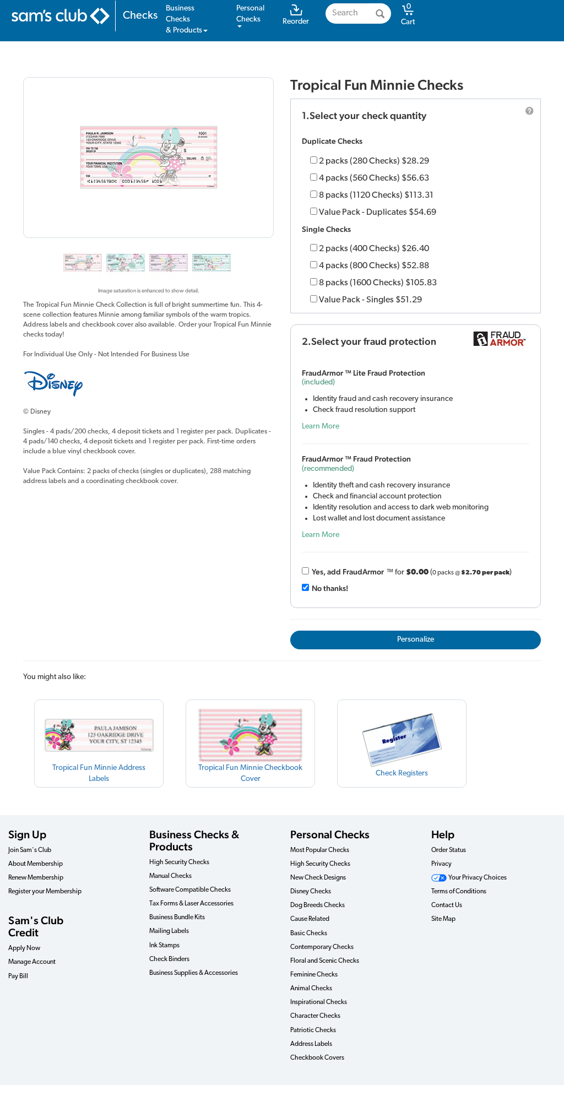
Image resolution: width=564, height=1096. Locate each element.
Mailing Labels (169, 931)
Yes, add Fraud (348, 571)
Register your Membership (45, 891)
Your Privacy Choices (477, 878)
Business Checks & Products (194, 840)
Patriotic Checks (313, 1030)
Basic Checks (308, 933)
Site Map (443, 919)
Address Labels (311, 1044)
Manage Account (32, 962)
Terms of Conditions (458, 891)
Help (442, 834)
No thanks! (330, 588)
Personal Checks (330, 834)
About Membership (35, 864)
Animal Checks (311, 988)
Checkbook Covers (317, 1058)
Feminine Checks (314, 975)
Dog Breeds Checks (317, 905)
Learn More (320, 426)
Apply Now (24, 948)
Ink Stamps (164, 945)
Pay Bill (18, 976)
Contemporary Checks (322, 947)
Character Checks (315, 1016)
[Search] (380, 13)
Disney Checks (310, 891)
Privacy (441, 864)
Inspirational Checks (318, 1002)
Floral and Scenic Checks (324, 961)
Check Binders (169, 959)
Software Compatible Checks (190, 890)
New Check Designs (318, 878)
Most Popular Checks (319, 850)
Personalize (415, 640)
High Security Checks (179, 862)
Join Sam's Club (29, 850)
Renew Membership (35, 878)
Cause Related (309, 919)
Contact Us (446, 905)
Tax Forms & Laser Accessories (191, 903)
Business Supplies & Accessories (193, 973)
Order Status (448, 850)
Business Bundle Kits (177, 917)
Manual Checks (170, 876)
